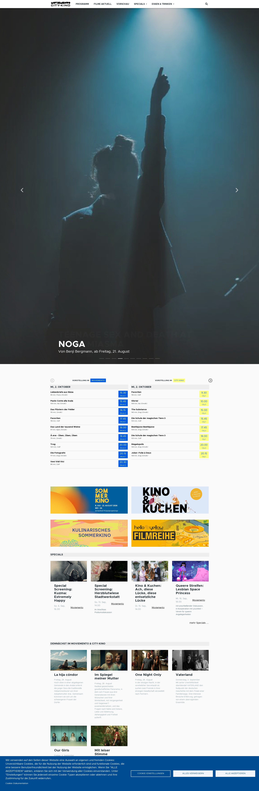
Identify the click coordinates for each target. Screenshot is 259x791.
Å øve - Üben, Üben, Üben (63, 436)
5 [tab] (126, 359)
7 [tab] (138, 359)
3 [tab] (114, 359)
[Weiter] (236, 190)
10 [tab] (157, 359)
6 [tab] (132, 359)
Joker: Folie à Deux (141, 453)
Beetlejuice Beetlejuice (142, 427)
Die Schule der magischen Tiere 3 (148, 418)
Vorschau (122, 4)
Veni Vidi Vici (57, 462)
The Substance (139, 410)
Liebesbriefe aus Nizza (61, 392)
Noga (71, 344)
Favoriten (55, 418)
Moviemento (77, 608)
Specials (139, 4)
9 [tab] (151, 359)
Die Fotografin (57, 453)
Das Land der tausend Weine (65, 427)
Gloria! (134, 401)
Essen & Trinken (162, 4)
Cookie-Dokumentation (17, 783)
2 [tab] (107, 359)
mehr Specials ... (199, 623)
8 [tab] (145, 359)
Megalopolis (137, 444)
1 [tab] (101, 359)
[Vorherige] (22, 190)
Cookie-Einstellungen (150, 773)
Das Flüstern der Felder (62, 410)
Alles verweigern (193, 773)
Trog (52, 444)
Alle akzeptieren (235, 773)
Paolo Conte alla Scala (61, 401)
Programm (82, 4)
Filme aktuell (103, 4)
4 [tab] (120, 359)
